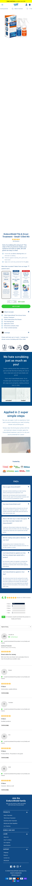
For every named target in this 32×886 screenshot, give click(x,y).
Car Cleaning (7, 826)
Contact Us (6, 857)
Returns (6, 855)
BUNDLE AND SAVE (9, 830)
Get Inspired (7, 842)
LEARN (5, 834)
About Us (6, 837)
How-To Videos (7, 840)
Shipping (6, 852)
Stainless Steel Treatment (10, 820)
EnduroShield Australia (17, 871)
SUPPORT (6, 849)
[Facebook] (11, 867)
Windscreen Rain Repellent (10, 823)
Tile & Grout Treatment (9, 818)
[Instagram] (17, 867)
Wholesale (6, 860)
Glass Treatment (8, 815)
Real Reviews (7, 845)
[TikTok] (21, 867)
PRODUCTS (6, 812)
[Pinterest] (14, 867)
